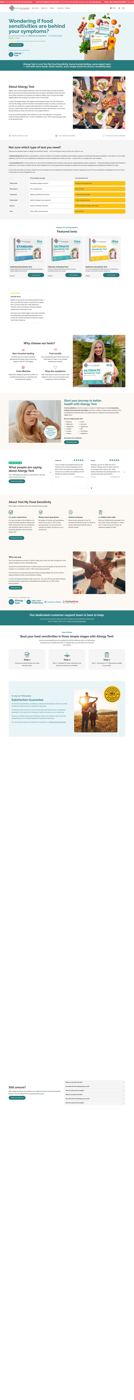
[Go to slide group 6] (89, 488)
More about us (15, 588)
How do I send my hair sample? (75, 1090)
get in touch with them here (77, 621)
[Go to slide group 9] (95, 488)
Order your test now (17, 1098)
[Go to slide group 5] (87, 488)
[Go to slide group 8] (93, 488)
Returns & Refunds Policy (58, 722)
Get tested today (71, 442)
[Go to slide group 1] (79, 488)
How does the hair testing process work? (78, 1086)
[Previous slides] (50, 472)
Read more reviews (17, 481)
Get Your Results (16, 45)
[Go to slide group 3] (83, 488)
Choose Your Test (16, 538)
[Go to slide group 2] (81, 488)
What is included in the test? (74, 1082)
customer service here (37, 1093)
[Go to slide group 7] (91, 488)
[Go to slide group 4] (85, 488)
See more (94, 479)
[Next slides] (124, 472)
